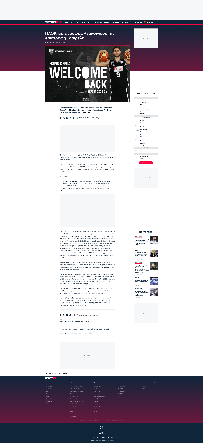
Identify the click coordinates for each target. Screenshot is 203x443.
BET (89, 22)
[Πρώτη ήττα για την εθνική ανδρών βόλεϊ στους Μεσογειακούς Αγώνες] (154, 253)
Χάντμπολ (48, 398)
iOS (144, 388)
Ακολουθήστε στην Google (68, 329)
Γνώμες (96, 408)
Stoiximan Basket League (76, 401)
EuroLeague (73, 406)
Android (145, 386)
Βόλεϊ (47, 391)
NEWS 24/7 (96, 437)
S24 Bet (96, 401)
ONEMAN (103, 437)
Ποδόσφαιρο (68, 22)
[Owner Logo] (101, 428)
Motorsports (49, 401)
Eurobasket (73, 416)
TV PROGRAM (126, 22)
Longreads (96, 414)
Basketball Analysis (99, 398)
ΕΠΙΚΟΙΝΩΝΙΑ (97, 420)
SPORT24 (89, 437)
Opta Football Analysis (100, 396)
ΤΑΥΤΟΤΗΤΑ (81, 420)
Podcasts (96, 411)
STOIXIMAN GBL (79, 321)
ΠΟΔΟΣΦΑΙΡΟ (138, 236)
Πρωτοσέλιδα (97, 393)
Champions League (75, 393)
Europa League (74, 396)
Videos (95, 388)
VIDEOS (106, 22)
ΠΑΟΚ (61, 321)
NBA (71, 408)
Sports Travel (97, 406)
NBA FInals (72, 411)
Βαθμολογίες (97, 391)
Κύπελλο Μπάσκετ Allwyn (76, 403)
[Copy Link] (70, 118)
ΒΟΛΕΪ (136, 250)
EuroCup (72, 414)
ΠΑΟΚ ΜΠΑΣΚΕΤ (68, 321)
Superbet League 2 (75, 388)
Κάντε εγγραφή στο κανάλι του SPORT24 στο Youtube (76, 333)
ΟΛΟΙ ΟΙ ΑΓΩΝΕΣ (146, 162)
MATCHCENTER (97, 22)
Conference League (75, 398)
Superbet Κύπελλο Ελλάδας (77, 391)
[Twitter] (64, 118)
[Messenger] (67, 118)
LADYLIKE (110, 437)
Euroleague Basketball (148, 22)
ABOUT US (89, 420)
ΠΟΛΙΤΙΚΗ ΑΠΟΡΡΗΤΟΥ (118, 420)
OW (116, 437)
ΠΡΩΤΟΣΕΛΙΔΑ (115, 22)
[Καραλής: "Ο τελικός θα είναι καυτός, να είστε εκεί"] (154, 281)
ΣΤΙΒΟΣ (137, 277)
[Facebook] (60, 118)
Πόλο (47, 396)
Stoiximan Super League (76, 386)
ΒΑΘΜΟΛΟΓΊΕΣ (137, 22)
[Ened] (101, 433)
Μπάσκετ (77, 22)
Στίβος (47, 403)
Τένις (47, 393)
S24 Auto (96, 403)
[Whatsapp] (74, 118)
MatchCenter (97, 386)
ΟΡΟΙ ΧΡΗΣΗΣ (107, 420)
